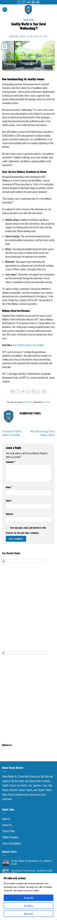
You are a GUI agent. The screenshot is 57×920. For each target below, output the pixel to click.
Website (9, 513)
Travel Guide (28, 20)
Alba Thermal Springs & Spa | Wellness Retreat (42, 433)
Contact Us (7, 825)
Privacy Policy (8, 831)
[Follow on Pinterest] (33, 2)
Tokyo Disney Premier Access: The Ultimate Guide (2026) (31, 872)
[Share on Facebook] (17, 391)
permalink (46, 402)
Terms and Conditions (11, 843)
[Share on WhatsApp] (12, 391)
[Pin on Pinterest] (33, 391)
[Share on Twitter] (23, 391)
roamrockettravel (40, 36)
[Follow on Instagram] (24, 2)
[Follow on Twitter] (28, 2)
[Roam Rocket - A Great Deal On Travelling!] (28, 9)
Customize (28, 905)
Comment (10, 461)
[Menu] (4, 9)
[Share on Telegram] (44, 391)
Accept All (28, 897)
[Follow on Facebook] (19, 2)
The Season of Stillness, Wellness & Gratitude (12, 433)
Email (9, 500)
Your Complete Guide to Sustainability (28, 345)
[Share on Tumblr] (39, 391)
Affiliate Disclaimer (10, 837)
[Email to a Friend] (28, 391)
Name (9, 487)
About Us (6, 819)
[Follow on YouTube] (38, 2)
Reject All (28, 913)
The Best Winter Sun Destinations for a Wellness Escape (31, 862)
